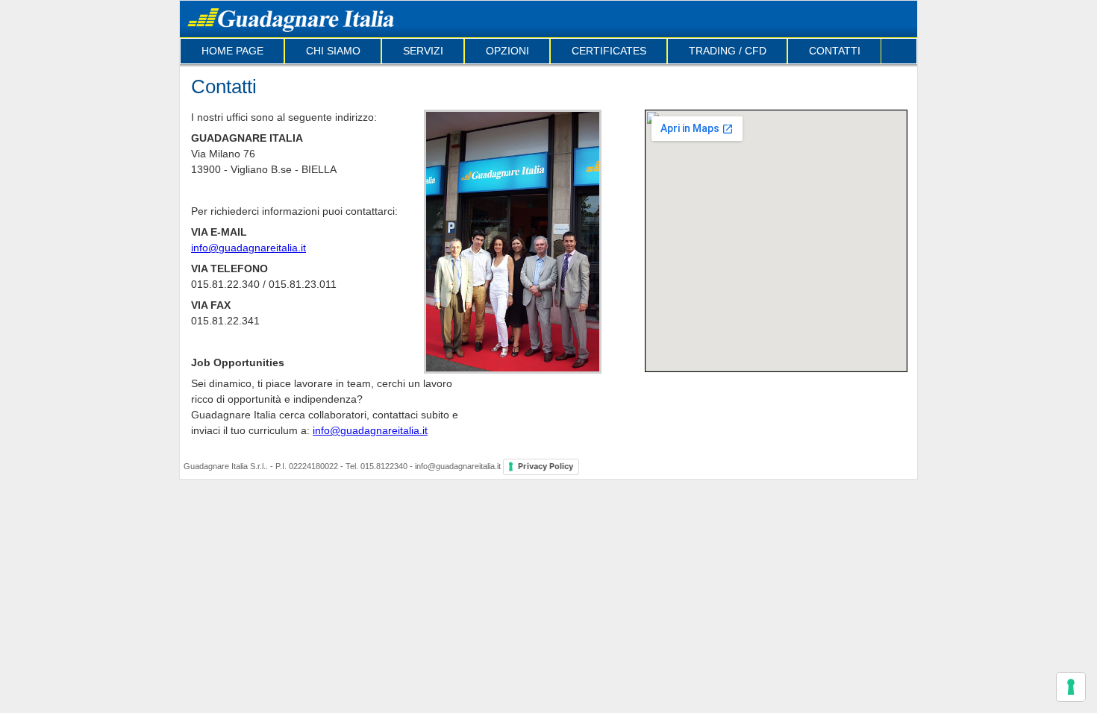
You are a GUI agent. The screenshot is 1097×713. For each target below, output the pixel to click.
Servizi (423, 51)
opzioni (507, 51)
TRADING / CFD (727, 51)
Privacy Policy (545, 466)
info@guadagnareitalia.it (248, 248)
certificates (609, 51)
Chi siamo (333, 51)
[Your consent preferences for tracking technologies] (1071, 687)
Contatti (834, 51)
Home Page (232, 51)
